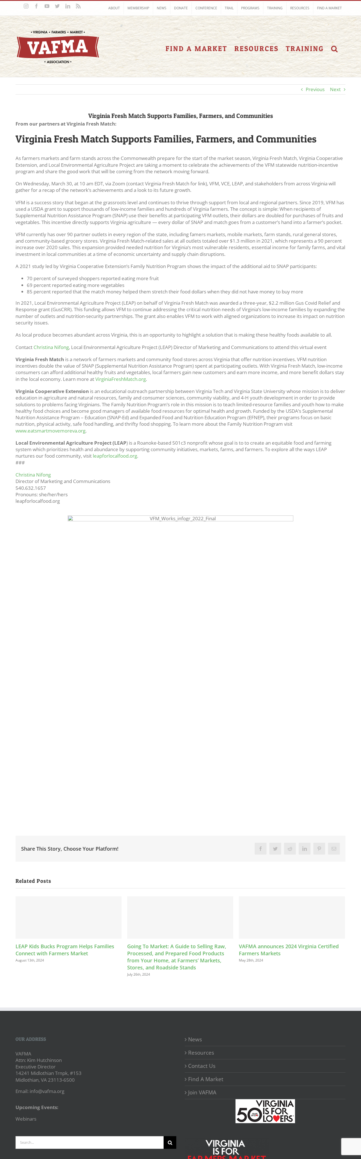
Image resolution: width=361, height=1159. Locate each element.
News (195, 1039)
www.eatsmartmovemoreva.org (50, 430)
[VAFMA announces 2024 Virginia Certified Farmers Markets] (292, 917)
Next (335, 89)
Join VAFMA (202, 1092)
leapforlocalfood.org (115, 456)
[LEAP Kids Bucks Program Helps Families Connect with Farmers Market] (69, 917)
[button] (334, 48)
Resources (201, 1052)
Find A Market (205, 1079)
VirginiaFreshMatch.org (120, 379)
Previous (315, 89)
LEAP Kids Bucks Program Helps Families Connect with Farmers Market (65, 950)
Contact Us (201, 1066)
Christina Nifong (51, 347)
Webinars (26, 1119)
